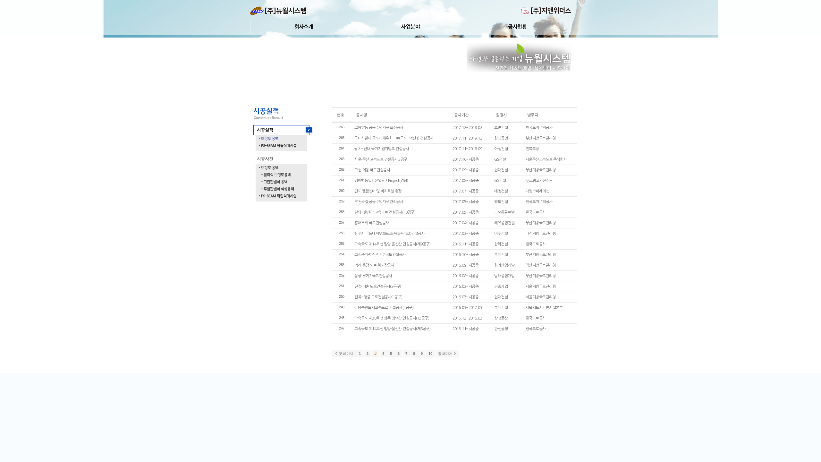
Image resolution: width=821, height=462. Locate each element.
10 (430, 353)
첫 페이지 (345, 353)
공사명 (361, 114)
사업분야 (410, 26)
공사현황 (517, 26)
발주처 (532, 114)
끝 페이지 (445, 353)
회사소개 (303, 26)
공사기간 (461, 114)
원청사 (501, 114)
